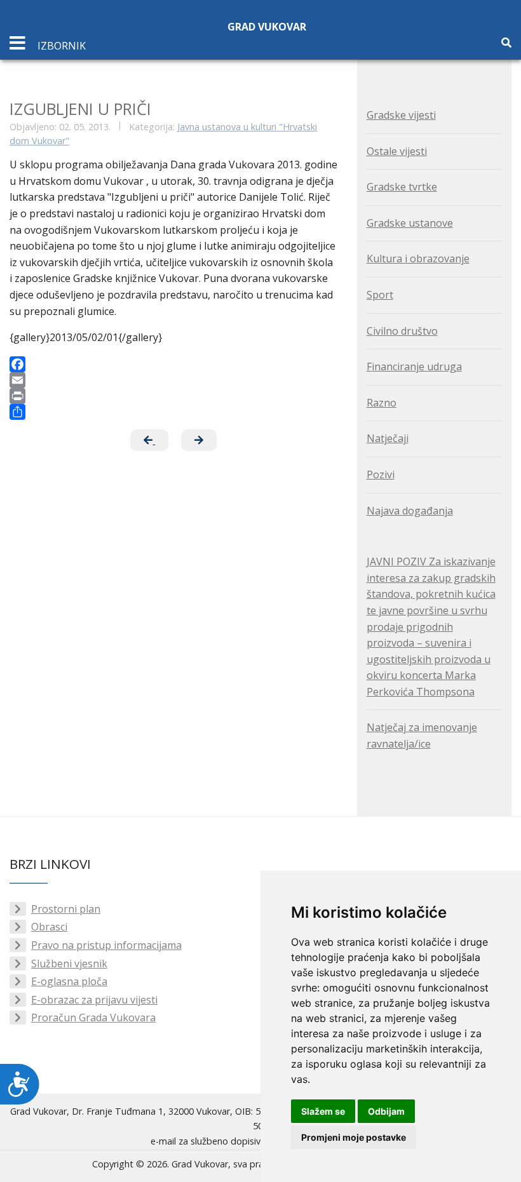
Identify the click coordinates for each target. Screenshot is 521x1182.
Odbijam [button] (386, 1111)
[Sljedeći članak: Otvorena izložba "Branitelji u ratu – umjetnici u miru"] (199, 440)
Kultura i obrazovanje (418, 258)
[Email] (174, 380)
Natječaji (388, 438)
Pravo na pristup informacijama (106, 945)
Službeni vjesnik (69, 963)
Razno (381, 403)
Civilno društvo (402, 331)
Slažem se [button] (323, 1111)
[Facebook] (174, 364)
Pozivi (381, 474)
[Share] (174, 412)
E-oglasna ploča (69, 981)
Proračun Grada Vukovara (93, 1017)
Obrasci (49, 927)
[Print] (174, 396)
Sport (380, 295)
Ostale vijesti (397, 151)
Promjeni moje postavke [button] (353, 1137)
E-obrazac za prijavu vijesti (94, 1000)
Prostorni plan (65, 909)
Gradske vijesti (401, 115)
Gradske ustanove (410, 223)
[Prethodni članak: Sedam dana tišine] (149, 440)
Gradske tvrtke (402, 187)
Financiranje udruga (414, 366)
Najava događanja (410, 511)
